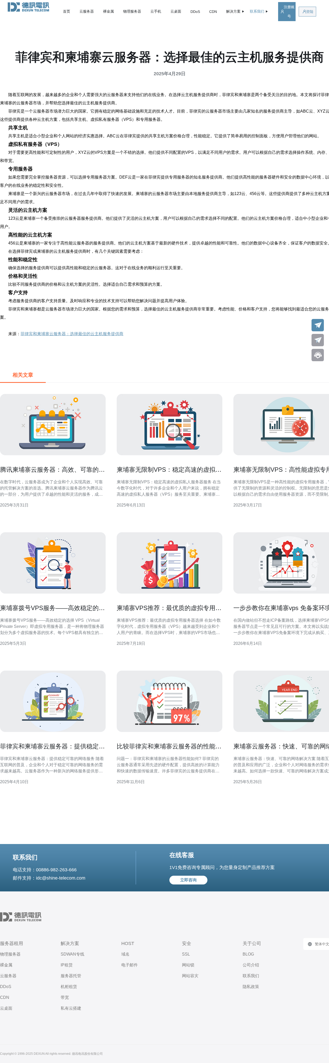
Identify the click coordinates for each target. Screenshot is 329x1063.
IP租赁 (67, 965)
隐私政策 (251, 986)
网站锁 (188, 965)
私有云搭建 (71, 1008)
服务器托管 (71, 976)
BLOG (248, 954)
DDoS (195, 12)
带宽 (65, 997)
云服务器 (86, 11)
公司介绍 (251, 965)
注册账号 (289, 11)
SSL (186, 954)
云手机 (155, 11)
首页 (66, 11)
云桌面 (175, 11)
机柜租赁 (69, 986)
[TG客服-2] (318, 340)
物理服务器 (132, 11)
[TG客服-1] (318, 325)
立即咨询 (188, 880)
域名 (125, 954)
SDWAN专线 (72, 954)
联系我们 (251, 976)
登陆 (309, 12)
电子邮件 (129, 965)
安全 (186, 943)
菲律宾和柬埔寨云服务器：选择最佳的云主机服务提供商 (72, 334)
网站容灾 (190, 976)
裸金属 (108, 11)
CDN (213, 12)
